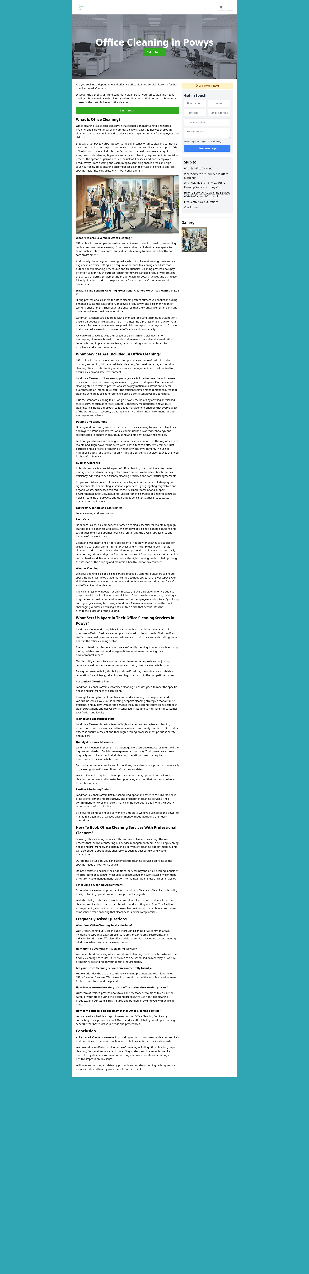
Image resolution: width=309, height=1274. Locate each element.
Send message (207, 148)
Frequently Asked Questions (201, 202)
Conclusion (191, 207)
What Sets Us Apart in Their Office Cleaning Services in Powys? (204, 185)
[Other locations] (221, 7)
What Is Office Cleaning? (199, 168)
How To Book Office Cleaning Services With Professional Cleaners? (207, 194)
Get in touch (155, 52)
